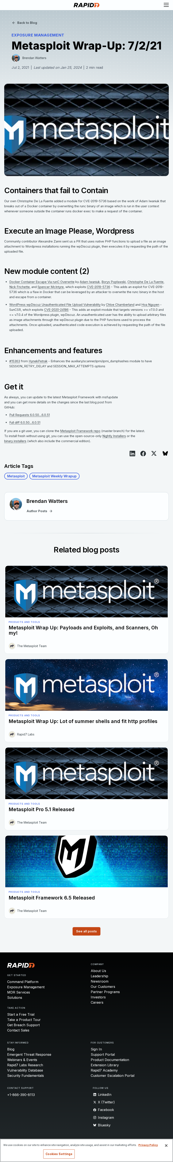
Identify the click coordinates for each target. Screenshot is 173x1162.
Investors (98, 997)
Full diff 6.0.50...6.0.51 (24, 422)
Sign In (96, 1049)
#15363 (14, 361)
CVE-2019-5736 (98, 287)
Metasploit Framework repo (80, 431)
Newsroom (99, 981)
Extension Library (105, 1065)
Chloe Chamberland (120, 305)
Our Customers (103, 986)
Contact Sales (18, 1030)
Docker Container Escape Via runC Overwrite (41, 282)
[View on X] (154, 453)
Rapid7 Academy (104, 1070)
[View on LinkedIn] (132, 453)
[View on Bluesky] (165, 453)
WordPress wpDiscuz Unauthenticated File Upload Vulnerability (55, 305)
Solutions (14, 997)
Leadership (99, 976)
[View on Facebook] (143, 453)
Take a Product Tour (24, 1020)
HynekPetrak (38, 361)
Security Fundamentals (25, 1075)
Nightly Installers (114, 436)
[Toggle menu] (166, 5)
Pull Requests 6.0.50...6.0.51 (29, 415)
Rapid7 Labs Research (25, 1065)
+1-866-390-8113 (21, 1095)
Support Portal (103, 1054)
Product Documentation (110, 1060)
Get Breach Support (23, 1025)
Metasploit (16, 476)
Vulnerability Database (25, 1070)
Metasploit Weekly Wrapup (54, 476)
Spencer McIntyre (51, 287)
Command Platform (22, 982)
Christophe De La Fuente (145, 282)
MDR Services (18, 992)
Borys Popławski (113, 282)
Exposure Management (26, 987)
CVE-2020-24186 (56, 310)
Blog (10, 1049)
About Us (98, 971)
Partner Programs (105, 992)
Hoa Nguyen (150, 305)
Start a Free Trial (20, 1014)
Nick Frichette (19, 287)
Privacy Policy (148, 1145)
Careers (97, 1002)
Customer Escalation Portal (112, 1075)
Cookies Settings (59, 1154)
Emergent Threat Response (29, 1054)
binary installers (15, 441)
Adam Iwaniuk (90, 282)
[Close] (166, 1145)
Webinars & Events (22, 1060)
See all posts (86, 931)
